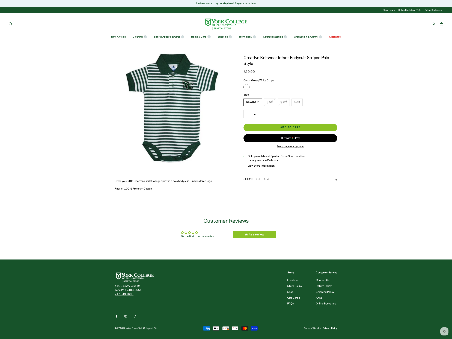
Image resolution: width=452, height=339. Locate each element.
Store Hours (389, 10)
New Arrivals (118, 37)
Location (292, 280)
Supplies (223, 37)
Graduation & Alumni (306, 37)
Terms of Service (312, 328)
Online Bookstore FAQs (409, 10)
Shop (290, 292)
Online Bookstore (433, 10)
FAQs (290, 304)
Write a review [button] (254, 234)
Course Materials (273, 37)
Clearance (335, 37)
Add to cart (290, 127)
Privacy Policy (330, 328)
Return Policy (324, 286)
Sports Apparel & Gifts (167, 37)
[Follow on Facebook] (116, 316)
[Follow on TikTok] (135, 316)
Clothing (138, 37)
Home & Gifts (199, 37)
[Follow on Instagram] (125, 316)
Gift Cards (293, 298)
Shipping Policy (325, 292)
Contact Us (322, 280)
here (253, 3)
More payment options (290, 147)
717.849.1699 (124, 294)
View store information (261, 166)
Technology (245, 37)
